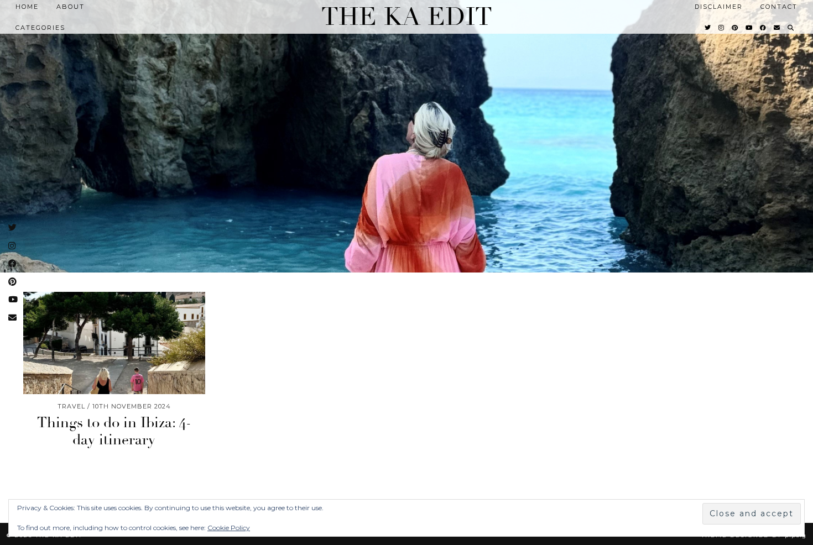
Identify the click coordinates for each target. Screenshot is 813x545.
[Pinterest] (735, 27)
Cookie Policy (228, 527)
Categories (40, 28)
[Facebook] (763, 27)
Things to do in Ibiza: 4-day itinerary (114, 431)
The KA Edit (406, 16)
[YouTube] (749, 27)
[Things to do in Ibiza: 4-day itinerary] (114, 343)
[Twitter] (708, 27)
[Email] (777, 27)
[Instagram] (721, 27)
